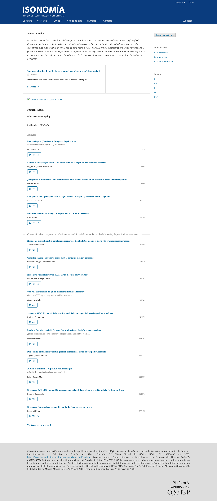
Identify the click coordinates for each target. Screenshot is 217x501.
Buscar (188, 20)
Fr (155, 92)
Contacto (107, 20)
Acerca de (42, 20)
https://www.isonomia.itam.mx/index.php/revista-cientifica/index (59, 457)
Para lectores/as (161, 52)
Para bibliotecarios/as (163, 61)
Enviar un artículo (165, 35)
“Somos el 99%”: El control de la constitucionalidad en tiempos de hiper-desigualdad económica (70, 313)
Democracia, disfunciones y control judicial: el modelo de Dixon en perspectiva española (66, 352)
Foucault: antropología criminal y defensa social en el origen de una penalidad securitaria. (67, 163)
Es (155, 79)
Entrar (191, 2)
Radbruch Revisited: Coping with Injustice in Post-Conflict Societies (58, 214)
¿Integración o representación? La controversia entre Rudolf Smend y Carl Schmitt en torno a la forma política (77, 180)
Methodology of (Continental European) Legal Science (51, 143)
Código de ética (74, 20)
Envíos (57, 20)
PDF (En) (35, 154)
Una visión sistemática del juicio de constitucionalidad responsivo (56, 293)
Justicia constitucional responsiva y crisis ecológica (49, 370)
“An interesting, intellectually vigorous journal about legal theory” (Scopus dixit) (63, 71)
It (155, 88)
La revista (27, 20)
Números (92, 20)
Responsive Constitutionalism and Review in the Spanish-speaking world (59, 407)
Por (156, 96)
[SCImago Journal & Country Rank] (44, 99)
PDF (33, 171)
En (155, 83)
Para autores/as (161, 57)
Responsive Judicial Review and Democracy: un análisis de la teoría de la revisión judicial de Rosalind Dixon (75, 390)
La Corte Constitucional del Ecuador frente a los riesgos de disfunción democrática (64, 332)
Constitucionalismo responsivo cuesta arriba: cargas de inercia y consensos (60, 258)
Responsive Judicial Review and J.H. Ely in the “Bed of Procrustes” (57, 275)
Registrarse (180, 2)
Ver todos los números (38, 425)
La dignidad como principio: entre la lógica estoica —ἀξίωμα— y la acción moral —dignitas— (69, 197)
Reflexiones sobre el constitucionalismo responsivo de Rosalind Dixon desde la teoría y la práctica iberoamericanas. (78, 241)
